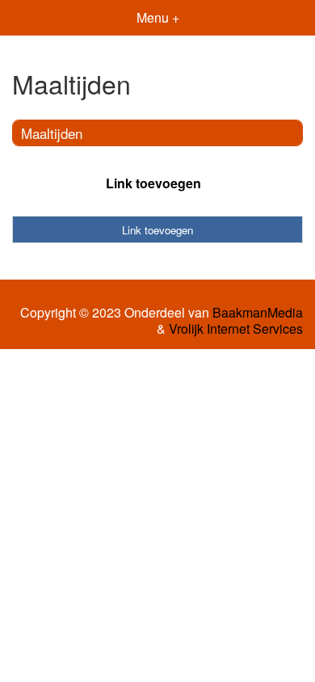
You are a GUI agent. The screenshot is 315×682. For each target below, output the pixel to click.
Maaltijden (51, 133)
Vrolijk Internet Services (236, 329)
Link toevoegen (153, 183)
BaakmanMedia (257, 313)
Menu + (157, 17)
